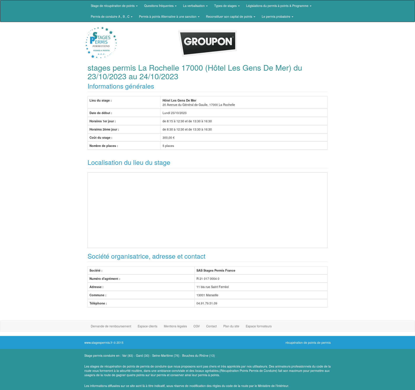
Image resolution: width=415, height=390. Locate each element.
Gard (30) (142, 355)
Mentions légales (175, 326)
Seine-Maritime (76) (165, 355)
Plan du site (231, 326)
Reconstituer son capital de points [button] (229, 16)
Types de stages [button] (226, 5)
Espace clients (147, 326)
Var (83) (127, 355)
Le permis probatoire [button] (276, 16)
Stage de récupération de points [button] (113, 5)
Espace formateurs (259, 326)
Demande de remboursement (111, 326)
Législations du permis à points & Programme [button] (277, 5)
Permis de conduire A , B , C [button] (110, 16)
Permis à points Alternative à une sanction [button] (168, 16)
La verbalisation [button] (194, 5)
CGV (196, 326)
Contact (211, 326)
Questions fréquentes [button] (159, 5)
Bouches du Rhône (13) (198, 355)
